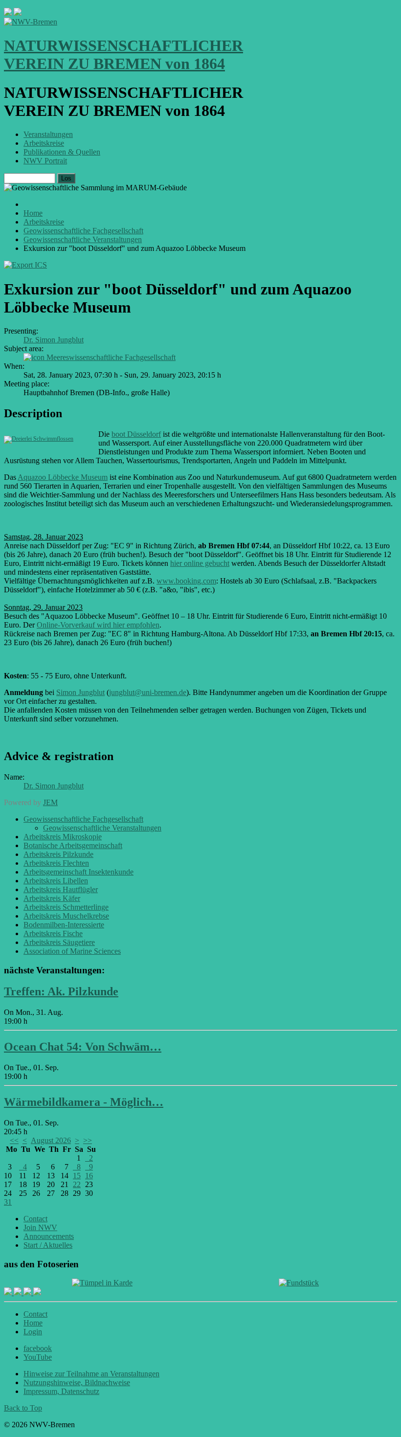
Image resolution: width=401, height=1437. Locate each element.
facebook (37, 1348)
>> (87, 1140)
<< (14, 1140)
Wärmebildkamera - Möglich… (83, 1102)
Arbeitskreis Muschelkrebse (66, 916)
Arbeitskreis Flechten (56, 863)
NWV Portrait (45, 161)
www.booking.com (186, 581)
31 (8, 1202)
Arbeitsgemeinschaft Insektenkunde (78, 872)
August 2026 (51, 1140)
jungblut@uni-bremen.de (147, 692)
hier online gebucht (199, 563)
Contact (35, 1218)
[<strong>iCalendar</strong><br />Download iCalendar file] (25, 265)
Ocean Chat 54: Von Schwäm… (82, 1046)
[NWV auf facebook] (9, 1292)
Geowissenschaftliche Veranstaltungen (102, 828)
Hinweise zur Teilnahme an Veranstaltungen (91, 1374)
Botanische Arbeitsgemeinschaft (72, 845)
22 (77, 1184)
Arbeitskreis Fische (53, 933)
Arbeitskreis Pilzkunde (58, 854)
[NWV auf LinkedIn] (28, 1292)
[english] (8, 13)
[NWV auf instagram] (18, 1292)
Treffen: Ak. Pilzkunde (61, 991)
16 (89, 1175)
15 (77, 1175)
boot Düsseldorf (136, 434)
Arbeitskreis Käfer (51, 898)
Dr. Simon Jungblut (53, 340)
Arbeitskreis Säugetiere (59, 942)
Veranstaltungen (48, 134)
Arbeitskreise (43, 143)
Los (66, 178)
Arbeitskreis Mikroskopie (62, 836)
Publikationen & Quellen (61, 152)
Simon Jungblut (80, 692)
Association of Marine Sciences (72, 951)
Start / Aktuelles (47, 1245)
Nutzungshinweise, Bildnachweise (76, 1382)
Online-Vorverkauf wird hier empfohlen (98, 625)
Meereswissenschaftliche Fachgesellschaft (111, 357)
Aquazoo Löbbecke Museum (63, 477)
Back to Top (23, 1408)
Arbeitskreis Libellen (55, 880)
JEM (50, 802)
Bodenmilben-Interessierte (63, 925)
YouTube (37, 1357)
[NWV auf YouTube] (37, 1292)
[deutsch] (18, 13)
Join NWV (40, 1227)
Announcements (48, 1236)
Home (33, 1323)
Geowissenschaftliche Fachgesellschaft (83, 819)
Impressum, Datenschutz (61, 1391)
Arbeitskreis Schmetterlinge (66, 907)
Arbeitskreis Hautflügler (60, 889)
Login (32, 1331)
